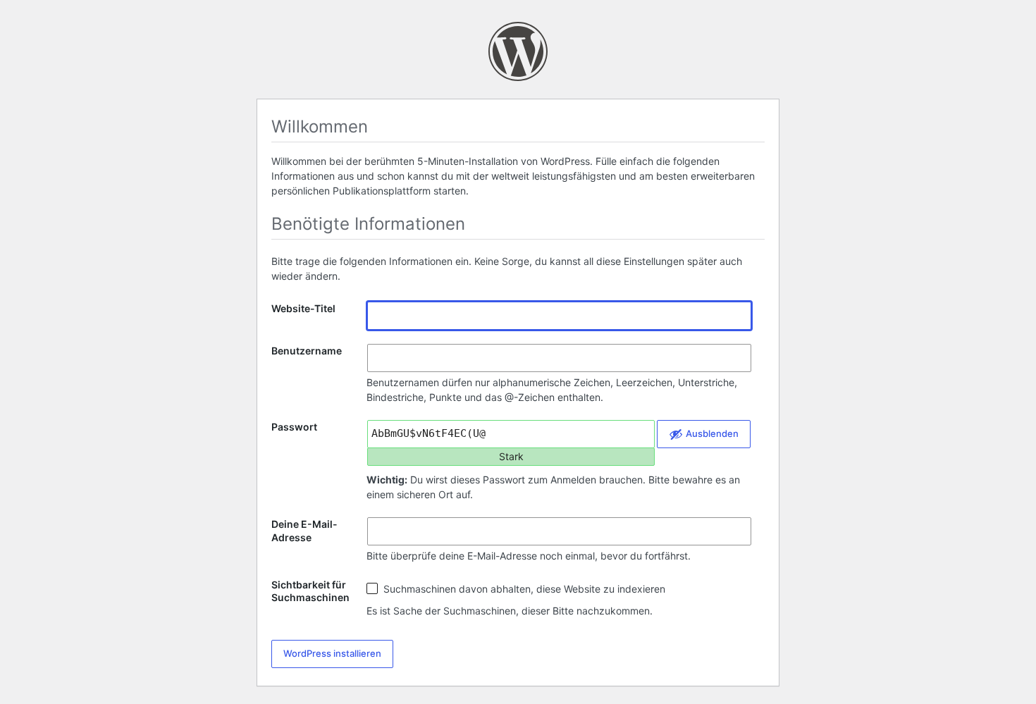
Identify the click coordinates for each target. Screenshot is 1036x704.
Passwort (294, 427)
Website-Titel (303, 308)
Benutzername (306, 351)
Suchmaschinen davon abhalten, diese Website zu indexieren (523, 589)
